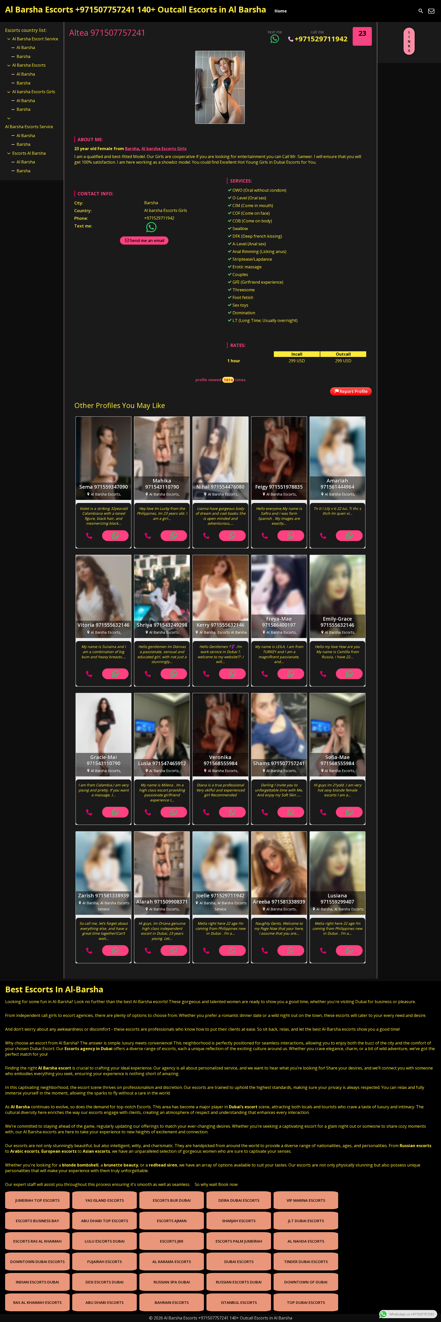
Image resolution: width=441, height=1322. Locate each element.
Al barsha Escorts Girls (164, 148)
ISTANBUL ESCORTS (239, 1302)
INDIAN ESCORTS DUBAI (37, 1281)
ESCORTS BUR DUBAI (172, 1200)
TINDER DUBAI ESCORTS (306, 1261)
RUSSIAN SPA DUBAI (172, 1281)
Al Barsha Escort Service (35, 39)
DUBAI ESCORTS (238, 1261)
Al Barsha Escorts (29, 65)
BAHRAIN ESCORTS (172, 1302)
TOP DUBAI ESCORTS (306, 1302)
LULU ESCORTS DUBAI (105, 1241)
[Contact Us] (431, 11)
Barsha (132, 148)
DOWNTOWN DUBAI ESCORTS (37, 1261)
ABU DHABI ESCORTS (104, 1302)
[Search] (420, 11)
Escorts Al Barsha (29, 153)
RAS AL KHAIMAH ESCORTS (37, 1302)
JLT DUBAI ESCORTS (306, 1220)
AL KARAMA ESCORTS (171, 1261)
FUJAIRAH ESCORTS (104, 1261)
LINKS (409, 41)
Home (281, 11)
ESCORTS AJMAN (172, 1220)
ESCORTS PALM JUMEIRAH (239, 1241)
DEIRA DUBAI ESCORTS (238, 1200)
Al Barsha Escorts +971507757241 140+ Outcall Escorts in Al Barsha (135, 9)
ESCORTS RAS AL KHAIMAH (37, 1241)
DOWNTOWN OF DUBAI (305, 1281)
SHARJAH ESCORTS (238, 1220)
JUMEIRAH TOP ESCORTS (37, 1200)
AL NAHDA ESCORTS (306, 1241)
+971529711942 (321, 38)
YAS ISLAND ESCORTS (104, 1200)
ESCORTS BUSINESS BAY (37, 1220)
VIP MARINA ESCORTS (306, 1200)
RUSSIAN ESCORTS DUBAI (239, 1281)
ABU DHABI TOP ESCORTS (104, 1220)
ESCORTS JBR (171, 1241)
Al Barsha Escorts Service (29, 126)
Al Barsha (26, 47)
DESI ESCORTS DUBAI (104, 1281)
